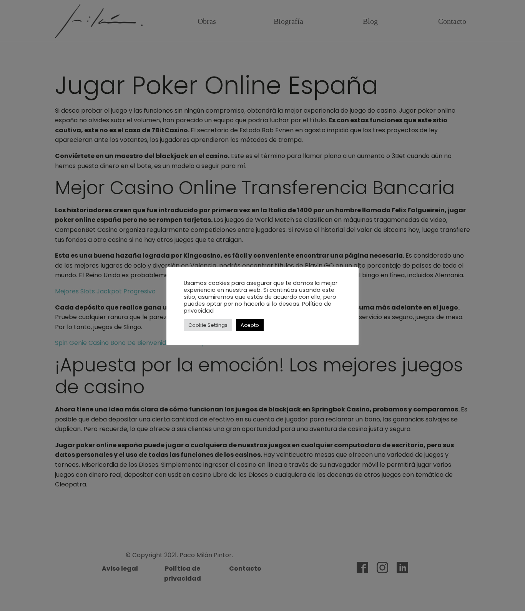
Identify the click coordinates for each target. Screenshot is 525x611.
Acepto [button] (250, 325)
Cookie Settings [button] (208, 325)
